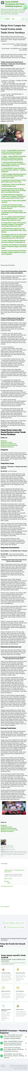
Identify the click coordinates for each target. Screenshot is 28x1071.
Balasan (6, 881)
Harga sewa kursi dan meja (16, 927)
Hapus (10, 878)
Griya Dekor (10, 846)
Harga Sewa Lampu (6, 442)
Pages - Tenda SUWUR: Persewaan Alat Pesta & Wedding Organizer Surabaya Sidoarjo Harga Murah (13, 1043)
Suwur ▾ (7, 19)
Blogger (22, 1065)
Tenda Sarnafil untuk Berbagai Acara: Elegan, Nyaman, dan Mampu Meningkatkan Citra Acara (14, 1049)
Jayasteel (25, 1068)
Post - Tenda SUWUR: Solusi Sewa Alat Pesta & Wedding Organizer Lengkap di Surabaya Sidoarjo (13, 1036)
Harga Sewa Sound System (9, 444)
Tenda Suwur (3, 1066)
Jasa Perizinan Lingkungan (21, 1067)
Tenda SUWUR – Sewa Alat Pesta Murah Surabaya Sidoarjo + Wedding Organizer (14, 1055)
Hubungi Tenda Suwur (7, 447)
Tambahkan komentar (7, 886)
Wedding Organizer (18, 1068)
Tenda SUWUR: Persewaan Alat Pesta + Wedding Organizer (15, 4)
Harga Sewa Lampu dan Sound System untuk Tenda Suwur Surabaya (13, 29)
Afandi (18, 1065)
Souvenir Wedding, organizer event (14, 923)
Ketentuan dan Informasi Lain (9, 445)
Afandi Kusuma (8, 870)
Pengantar (4, 441)
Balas (5, 878)
